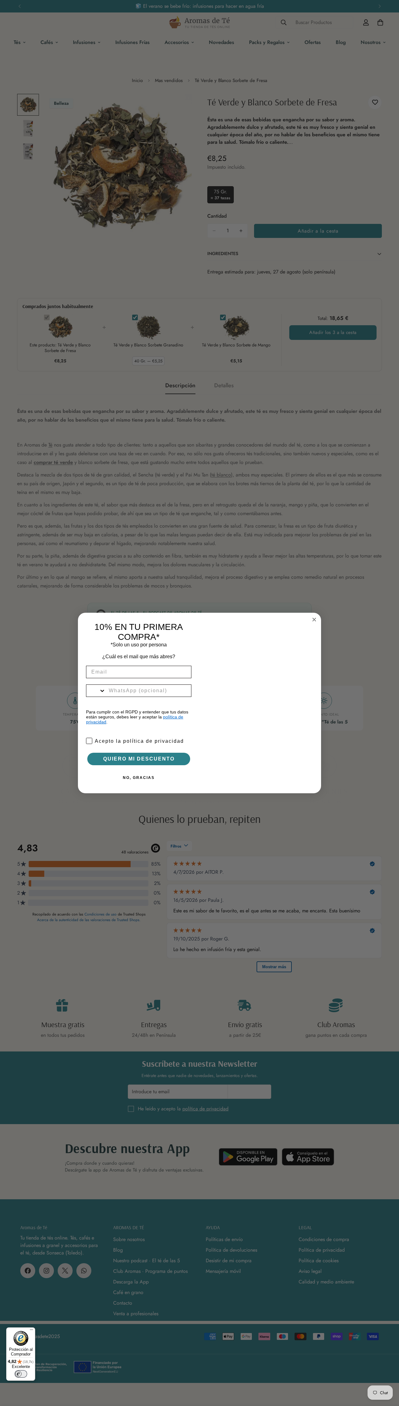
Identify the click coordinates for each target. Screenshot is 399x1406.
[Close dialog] (314, 619)
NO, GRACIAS (139, 777)
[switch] (21, 1374)
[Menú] (31, 1331)
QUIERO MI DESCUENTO (139, 758)
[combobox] (96, 691)
